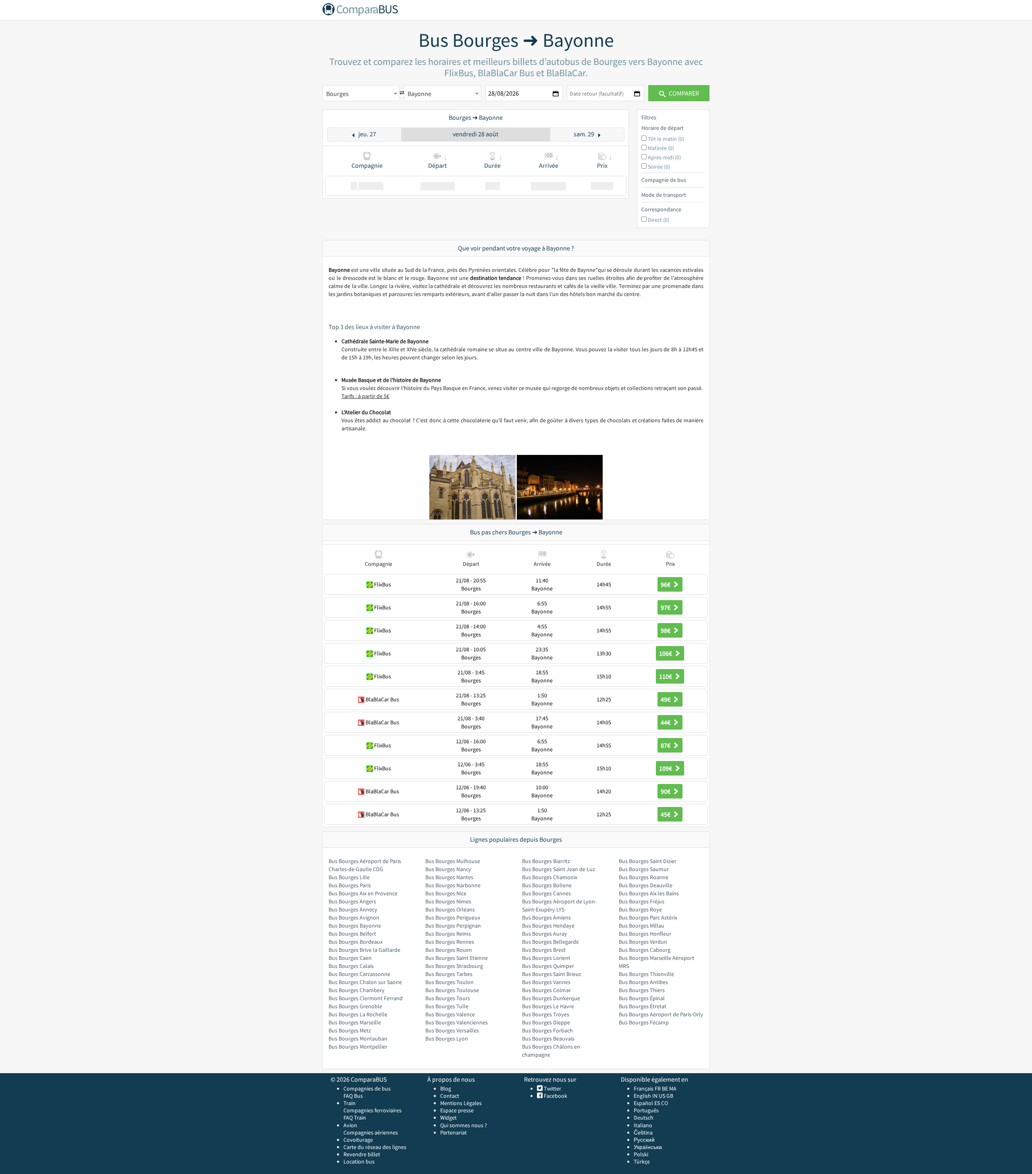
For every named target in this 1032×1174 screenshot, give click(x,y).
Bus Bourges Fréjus (641, 901)
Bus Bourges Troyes (545, 1014)
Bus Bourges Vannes (546, 982)
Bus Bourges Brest (544, 949)
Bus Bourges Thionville (646, 974)
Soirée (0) (659, 166)
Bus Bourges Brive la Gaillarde (364, 949)
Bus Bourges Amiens (546, 917)
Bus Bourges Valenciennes (456, 1022)
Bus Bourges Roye (640, 909)
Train (349, 1103)
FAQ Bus (353, 1095)
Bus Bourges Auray (544, 933)
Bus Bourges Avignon (354, 917)
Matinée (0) (661, 148)
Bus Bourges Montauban (358, 1038)
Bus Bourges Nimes (448, 901)
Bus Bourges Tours (447, 998)
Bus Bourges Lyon (446, 1038)
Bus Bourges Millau (641, 925)
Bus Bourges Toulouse (452, 990)
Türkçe (642, 1161)
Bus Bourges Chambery (357, 990)
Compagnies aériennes (370, 1132)
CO (664, 1103)
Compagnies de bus (367, 1088)
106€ (666, 653)
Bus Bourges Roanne (643, 877)
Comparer (683, 93)
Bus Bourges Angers (352, 901)
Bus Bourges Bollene (547, 885)
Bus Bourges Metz (350, 1030)
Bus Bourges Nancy (448, 869)
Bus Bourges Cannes (546, 893)
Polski (641, 1154)
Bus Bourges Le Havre (548, 1006)
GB (669, 1095)
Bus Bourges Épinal (642, 998)
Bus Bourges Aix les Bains (649, 893)
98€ (666, 630)
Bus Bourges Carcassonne (359, 974)
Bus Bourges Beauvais (548, 1038)
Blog (445, 1088)
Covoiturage (358, 1139)
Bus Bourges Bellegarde (550, 941)
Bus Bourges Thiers (642, 990)
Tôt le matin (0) (666, 138)
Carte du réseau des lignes (374, 1147)
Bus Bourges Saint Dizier (647, 861)
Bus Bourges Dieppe (546, 1022)
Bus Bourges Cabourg (644, 949)
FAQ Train (354, 1117)
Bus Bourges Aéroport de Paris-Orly (661, 1014)
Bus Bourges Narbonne (453, 885)
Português (646, 1110)
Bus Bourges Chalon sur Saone (365, 982)
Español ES (647, 1103)
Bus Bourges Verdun (643, 941)
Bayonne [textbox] (419, 94)
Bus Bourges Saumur (644, 869)
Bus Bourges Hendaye (548, 925)
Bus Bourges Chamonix (549, 877)
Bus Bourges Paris (350, 885)
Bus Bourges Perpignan (453, 925)
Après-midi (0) (664, 157)
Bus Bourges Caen (350, 957)
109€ (666, 768)
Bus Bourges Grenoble (355, 1006)
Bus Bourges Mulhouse (452, 861)
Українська (648, 1147)
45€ (666, 814)
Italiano (643, 1125)
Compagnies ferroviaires (372, 1110)
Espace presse (457, 1110)
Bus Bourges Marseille (355, 1022)
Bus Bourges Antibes (643, 982)
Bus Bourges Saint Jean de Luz (558, 869)
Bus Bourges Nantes (449, 877)
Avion (350, 1125)
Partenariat (453, 1132)
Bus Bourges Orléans (450, 909)
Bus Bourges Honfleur (645, 933)
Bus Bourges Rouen (448, 949)
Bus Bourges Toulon (449, 982)
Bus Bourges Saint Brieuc (551, 974)
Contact (449, 1095)
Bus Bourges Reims (448, 933)
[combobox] (361, 93)
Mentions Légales (461, 1103)
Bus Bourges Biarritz (546, 861)
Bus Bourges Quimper (548, 966)
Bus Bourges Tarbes (448, 974)
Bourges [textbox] (337, 94)
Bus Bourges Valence (450, 1014)
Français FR (647, 1088)
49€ (666, 699)
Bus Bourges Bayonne (355, 925)
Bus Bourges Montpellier (358, 1046)
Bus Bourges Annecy (353, 909)
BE (665, 1088)
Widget (448, 1117)
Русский (644, 1139)
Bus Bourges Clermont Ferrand (366, 998)
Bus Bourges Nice (445, 893)
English (642, 1095)
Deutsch (643, 1117)
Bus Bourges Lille (349, 877)
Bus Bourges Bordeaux (356, 941)
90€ (666, 791)
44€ (666, 722)
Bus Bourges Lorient (546, 957)
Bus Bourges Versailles (452, 1030)
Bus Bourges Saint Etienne (456, 957)
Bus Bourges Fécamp (644, 1022)
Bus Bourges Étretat (642, 1006)
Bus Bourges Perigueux (452, 917)
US (662, 1095)
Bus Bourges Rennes (449, 941)
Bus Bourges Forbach (547, 1030)
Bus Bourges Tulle (446, 1006)
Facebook (555, 1095)
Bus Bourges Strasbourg (454, 966)
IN (654, 1095)
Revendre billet (361, 1154)
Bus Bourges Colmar (546, 990)
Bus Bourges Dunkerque (551, 998)
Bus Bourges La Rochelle (358, 1014)
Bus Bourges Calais (351, 966)
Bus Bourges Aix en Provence (363, 893)
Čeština (643, 1132)
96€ (666, 584)
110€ (666, 676)
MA (672, 1088)
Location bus (359, 1161)
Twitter (552, 1088)
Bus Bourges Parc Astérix (648, 917)
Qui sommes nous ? (463, 1125)
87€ (666, 745)
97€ (666, 607)
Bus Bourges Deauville (645, 885)
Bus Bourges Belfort (352, 933)
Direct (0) (658, 219)
